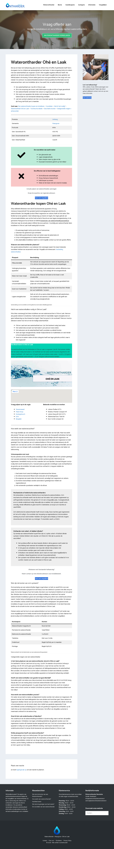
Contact (45, 840)
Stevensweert (20, 409)
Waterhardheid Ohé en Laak (20, 108)
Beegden (19, 419)
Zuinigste (81, 5)
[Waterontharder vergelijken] (15, 5)
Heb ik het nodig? (59, 106)
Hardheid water (36, 801)
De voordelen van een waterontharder (43, 807)
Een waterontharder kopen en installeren (31, 106)
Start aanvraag (87, 97)
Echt (17, 416)
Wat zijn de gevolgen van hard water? (43, 804)
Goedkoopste (70, 5)
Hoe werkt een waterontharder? (41, 799)
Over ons (51, 840)
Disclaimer (59, 840)
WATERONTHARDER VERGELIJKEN (57, 35)
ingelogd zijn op (21, 769)
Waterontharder (48, 5)
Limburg (55, 119)
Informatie (91, 5)
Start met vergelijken (41, 198)
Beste (60, 5)
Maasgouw (55, 123)
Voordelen (49, 106)
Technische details (36, 108)
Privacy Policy (67, 840)
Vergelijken (103, 5)
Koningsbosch (20, 414)
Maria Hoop (19, 411)
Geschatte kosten (49, 108)
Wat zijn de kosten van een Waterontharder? (40, 795)
